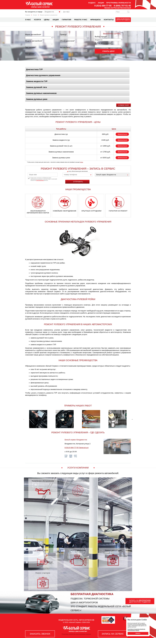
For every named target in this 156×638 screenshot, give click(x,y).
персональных (40, 180)
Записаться (122, 134)
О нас (28, 20)
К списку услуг (123, 105)
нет (68, 12)
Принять (138, 633)
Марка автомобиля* (33, 34)
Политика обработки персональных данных (76, 634)
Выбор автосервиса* (103, 43)
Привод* (63, 34)
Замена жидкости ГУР (36, 81)
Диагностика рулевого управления (43, 75)
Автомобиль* (65, 47)
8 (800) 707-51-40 (122, 6)
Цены (46, 20)
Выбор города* (101, 37)
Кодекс (92, 3)
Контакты (109, 20)
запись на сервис (113, 634)
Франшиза (95, 20)
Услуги (37, 20)
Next (132, 419)
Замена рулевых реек (36, 99)
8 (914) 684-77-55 (102, 6)
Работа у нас (80, 20)
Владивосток (49, 12)
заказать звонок (40, 634)
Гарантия (66, 20)
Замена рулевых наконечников (41, 93)
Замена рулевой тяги (36, 87)
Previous (24, 419)
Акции (101, 3)
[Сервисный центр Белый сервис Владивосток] (112, 174)
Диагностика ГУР (34, 69)
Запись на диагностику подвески (123, 19)
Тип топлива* (30, 47)
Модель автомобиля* (33, 41)
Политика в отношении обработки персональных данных (136, 630)
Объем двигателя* (67, 41)
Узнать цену (108, 51)
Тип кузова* (29, 54)
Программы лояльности (118, 3)
